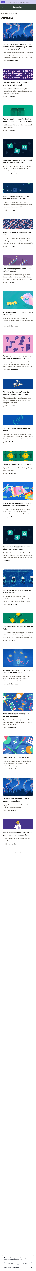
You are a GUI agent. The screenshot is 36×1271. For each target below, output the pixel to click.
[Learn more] (34, 2)
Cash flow (12, 442)
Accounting (12, 406)
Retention (12, 96)
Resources (4, 13)
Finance (11, 282)
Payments (14, 60)
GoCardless (6, 560)
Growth (13, 769)
